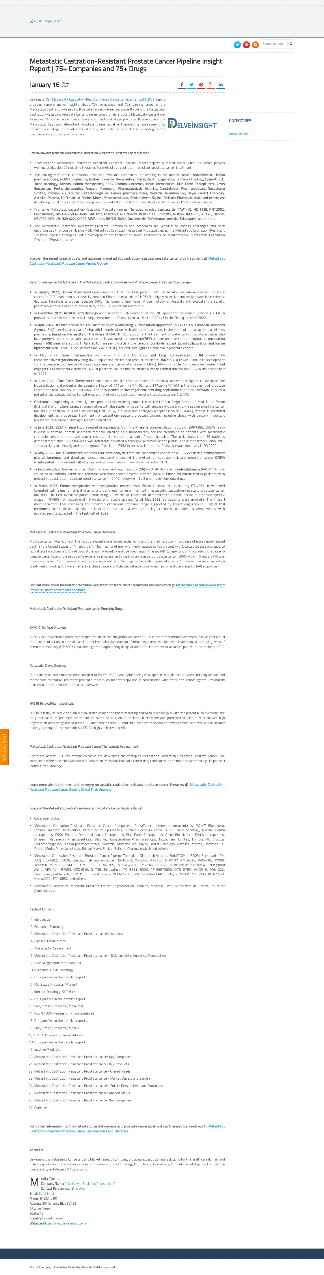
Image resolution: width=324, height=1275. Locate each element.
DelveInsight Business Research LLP (90, 1183)
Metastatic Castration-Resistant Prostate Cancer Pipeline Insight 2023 (103, 99)
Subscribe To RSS (4, 746)
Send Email (46, 1193)
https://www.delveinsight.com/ (65, 1223)
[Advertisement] (214, 21)
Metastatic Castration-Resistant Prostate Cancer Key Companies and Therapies (127, 1129)
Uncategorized (239, 133)
